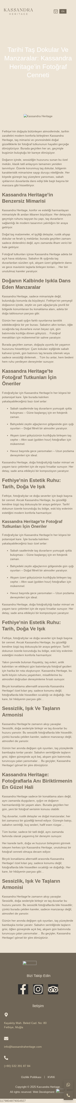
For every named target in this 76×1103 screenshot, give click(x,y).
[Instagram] (38, 989)
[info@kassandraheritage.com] (6, 1038)
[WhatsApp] (68, 1084)
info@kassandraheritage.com (23, 1046)
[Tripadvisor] (53, 989)
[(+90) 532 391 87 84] (6, 1058)
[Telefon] (68, 1095)
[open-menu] (70, 11)
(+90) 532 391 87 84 (17, 1066)
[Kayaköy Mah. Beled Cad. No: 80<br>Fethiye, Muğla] (6, 1015)
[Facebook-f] (23, 989)
